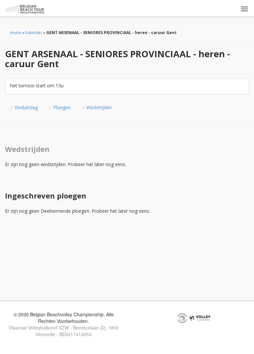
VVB (200, 318)
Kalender (33, 32)
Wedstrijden (98, 107)
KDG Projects (182, 318)
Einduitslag (26, 107)
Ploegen (61, 107)
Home (15, 32)
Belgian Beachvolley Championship (25, 9)
